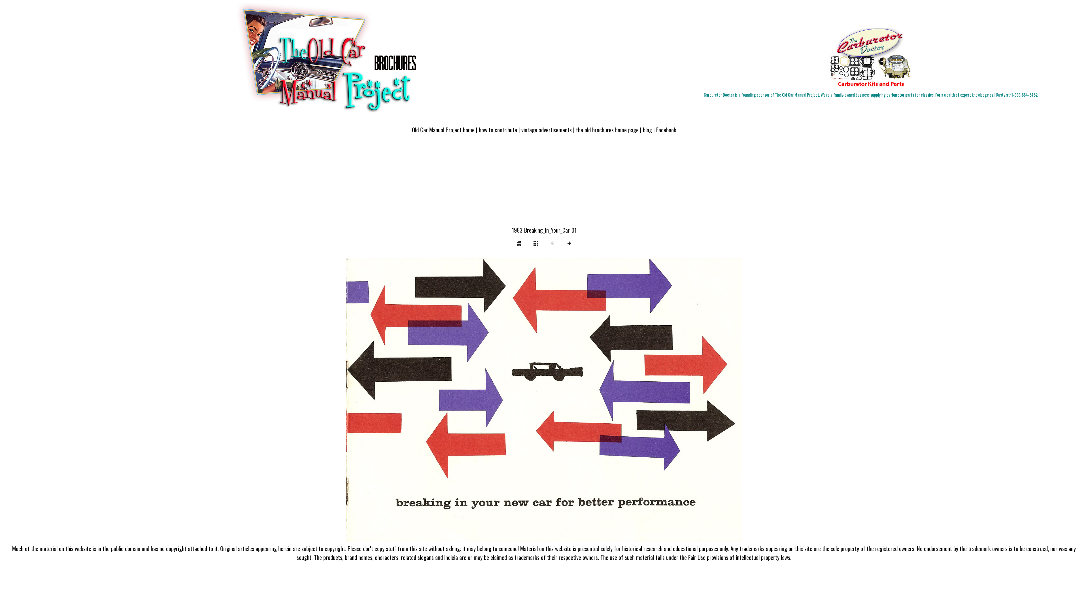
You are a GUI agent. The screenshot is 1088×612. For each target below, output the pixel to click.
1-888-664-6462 (1025, 95)
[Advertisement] (544, 183)
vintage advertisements (546, 129)
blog (647, 129)
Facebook (666, 129)
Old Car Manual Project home (443, 129)
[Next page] (623, 399)
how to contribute (498, 129)
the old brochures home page (607, 129)
